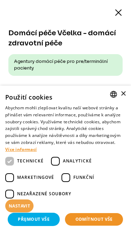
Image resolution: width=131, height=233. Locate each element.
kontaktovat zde (30, 217)
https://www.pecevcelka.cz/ (55, 91)
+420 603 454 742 (43, 106)
